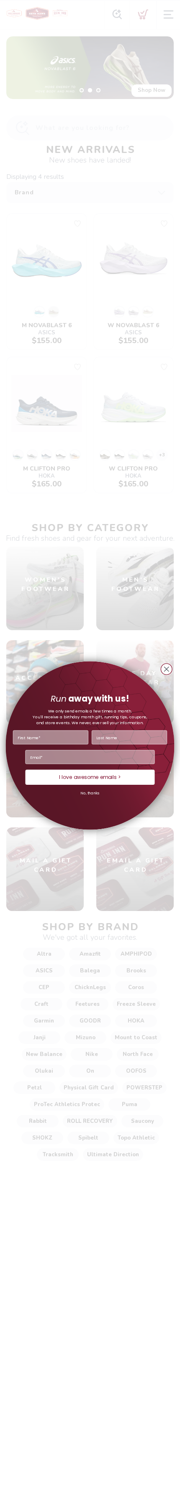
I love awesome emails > (90, 777)
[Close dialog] (166, 669)
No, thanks (89, 793)
